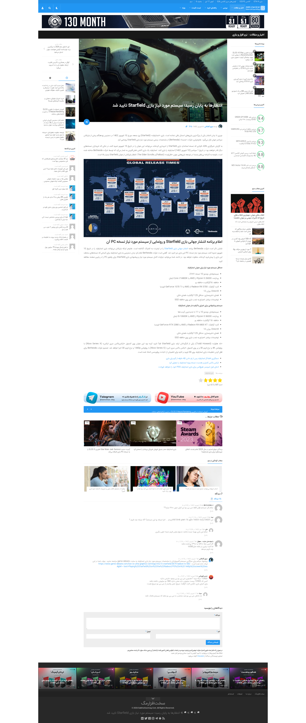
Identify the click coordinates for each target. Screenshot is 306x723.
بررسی (225, 7)
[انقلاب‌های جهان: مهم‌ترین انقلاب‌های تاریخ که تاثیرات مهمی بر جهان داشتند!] (247, 203)
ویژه (183, 7)
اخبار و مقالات (239, 7)
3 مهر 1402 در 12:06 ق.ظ (194, 529)
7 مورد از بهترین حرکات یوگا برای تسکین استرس (242, 250)
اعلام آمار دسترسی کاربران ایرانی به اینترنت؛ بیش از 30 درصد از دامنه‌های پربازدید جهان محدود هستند (53, 124)
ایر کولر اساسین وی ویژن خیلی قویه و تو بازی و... (55, 208)
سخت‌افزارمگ (259, 694)
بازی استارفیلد (209, 373)
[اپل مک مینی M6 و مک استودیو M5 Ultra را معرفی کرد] (259, 92)
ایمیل (148, 631)
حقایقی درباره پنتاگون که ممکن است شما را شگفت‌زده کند (241, 231)
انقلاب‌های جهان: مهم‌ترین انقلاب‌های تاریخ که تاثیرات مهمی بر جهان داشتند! (249, 217)
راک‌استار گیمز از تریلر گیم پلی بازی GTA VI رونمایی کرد (243, 80)
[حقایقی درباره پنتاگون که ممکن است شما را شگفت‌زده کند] (258, 231)
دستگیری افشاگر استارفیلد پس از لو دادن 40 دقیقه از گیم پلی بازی (192, 358)
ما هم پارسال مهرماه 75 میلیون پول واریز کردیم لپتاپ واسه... (56, 248)
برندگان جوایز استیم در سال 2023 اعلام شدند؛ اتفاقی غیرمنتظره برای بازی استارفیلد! (203, 450)
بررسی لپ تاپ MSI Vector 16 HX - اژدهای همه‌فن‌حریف (244, 166)
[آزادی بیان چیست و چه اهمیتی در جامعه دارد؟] (258, 260)
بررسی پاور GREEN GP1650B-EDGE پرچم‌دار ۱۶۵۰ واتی (245, 118)
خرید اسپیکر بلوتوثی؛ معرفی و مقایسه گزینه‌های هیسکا (54, 99)
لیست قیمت (196, 7)
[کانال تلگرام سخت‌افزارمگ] (156, 718)
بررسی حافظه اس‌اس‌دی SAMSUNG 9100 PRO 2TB (243, 130)
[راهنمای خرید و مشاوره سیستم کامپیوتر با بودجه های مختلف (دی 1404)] (210, 678)
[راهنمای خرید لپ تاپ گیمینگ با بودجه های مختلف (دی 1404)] (57, 678)
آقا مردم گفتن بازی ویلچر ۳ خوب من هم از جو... (56, 228)
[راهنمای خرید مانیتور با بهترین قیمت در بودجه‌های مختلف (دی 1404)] (134, 678)
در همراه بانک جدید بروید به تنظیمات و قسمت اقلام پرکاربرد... (55, 238)
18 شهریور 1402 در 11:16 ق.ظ (199, 517)
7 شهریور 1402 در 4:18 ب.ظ (187, 559)
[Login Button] (42, 8)
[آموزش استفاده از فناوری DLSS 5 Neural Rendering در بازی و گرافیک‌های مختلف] (70, 112)
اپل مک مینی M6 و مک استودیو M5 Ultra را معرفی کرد (242, 92)
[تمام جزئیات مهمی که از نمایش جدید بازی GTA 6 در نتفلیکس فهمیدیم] (259, 68)
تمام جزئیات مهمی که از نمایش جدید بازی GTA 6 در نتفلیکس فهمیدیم (242, 68)
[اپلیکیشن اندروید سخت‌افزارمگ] (160, 718)
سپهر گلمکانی (208, 126)
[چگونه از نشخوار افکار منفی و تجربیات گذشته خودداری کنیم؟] (106, 478)
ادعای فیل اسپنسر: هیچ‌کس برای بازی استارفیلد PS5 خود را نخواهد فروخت (188, 367)
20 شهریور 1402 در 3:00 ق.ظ (191, 505)
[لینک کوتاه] (186, 126)
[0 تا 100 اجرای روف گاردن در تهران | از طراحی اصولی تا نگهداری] (258, 241)
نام (218, 631)
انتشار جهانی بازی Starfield (176, 248)
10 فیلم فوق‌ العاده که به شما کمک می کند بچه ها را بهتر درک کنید (154, 490)
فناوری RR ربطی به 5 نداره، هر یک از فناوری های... (55, 198)
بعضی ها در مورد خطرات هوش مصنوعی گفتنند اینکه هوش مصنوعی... (55, 180)
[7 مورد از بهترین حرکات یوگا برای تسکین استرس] (258, 250)
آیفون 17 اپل (209, 1)
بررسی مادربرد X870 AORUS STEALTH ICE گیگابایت (246, 142)
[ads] (153, 21)
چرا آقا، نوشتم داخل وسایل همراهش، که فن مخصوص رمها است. (55, 160)
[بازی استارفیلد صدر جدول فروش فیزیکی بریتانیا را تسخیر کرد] (153, 433)
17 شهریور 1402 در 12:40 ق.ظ (187, 593)
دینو (191, 1)
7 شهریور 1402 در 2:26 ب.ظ (185, 541)
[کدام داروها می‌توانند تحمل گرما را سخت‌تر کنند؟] (199, 478)
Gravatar (200, 656)
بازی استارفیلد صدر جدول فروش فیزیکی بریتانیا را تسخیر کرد (155, 449)
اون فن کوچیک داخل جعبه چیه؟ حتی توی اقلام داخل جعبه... (55, 170)
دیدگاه (215, 499)
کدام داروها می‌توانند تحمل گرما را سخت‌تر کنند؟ (202, 488)
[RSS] (163, 718)
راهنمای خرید (212, 7)
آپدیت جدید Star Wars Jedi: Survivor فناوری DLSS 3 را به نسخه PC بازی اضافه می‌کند (108, 450)
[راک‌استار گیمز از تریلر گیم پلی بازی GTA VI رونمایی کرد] (259, 80)
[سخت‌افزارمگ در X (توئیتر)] (146, 718)
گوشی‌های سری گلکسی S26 (226, 1)
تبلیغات (239, 694)
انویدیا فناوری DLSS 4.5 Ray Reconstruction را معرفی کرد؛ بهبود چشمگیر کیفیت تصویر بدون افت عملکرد (242, 56)
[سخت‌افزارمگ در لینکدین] (142, 718)
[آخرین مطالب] (67, 78)
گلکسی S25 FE (245, 1)
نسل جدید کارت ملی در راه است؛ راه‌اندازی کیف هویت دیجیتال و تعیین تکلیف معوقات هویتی (53, 88)
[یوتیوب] (188, 398)
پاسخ (211, 511)
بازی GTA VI (258, 1)
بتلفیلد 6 (199, 1)
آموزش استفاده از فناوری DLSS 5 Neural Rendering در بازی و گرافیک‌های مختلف (180, 409)
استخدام (231, 694)
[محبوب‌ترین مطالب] (50, 78)
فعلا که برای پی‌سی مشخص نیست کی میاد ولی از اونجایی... (55, 218)
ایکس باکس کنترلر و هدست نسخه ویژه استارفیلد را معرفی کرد (194, 362)
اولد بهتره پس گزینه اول (60, 189)
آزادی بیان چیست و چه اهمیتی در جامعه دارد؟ (243, 260)
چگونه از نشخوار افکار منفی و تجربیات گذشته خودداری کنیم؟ (107, 490)
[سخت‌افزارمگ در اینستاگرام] (153, 718)
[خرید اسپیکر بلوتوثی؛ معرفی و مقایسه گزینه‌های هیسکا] (70, 100)
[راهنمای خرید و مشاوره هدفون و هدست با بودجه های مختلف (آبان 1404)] (249, 678)
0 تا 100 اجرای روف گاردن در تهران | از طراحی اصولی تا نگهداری (241, 241)
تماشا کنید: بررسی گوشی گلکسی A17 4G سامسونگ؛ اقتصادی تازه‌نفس (243, 154)
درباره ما (248, 694)
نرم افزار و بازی (239, 35)
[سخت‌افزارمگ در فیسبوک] (149, 718)
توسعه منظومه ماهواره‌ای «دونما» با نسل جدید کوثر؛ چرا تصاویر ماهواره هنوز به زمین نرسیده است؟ (53, 136)
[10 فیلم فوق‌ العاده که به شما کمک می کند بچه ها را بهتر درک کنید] (153, 478)
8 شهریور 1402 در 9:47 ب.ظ (187, 576)
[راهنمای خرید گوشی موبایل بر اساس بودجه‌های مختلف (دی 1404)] (172, 678)
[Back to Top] (153, 699)
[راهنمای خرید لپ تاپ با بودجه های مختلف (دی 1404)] (96, 678)
